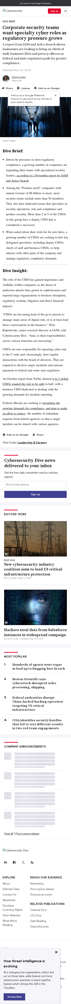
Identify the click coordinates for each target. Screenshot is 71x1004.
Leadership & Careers (32, 442)
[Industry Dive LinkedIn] (5, 862)
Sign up (54, 11)
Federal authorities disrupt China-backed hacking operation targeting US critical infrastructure (37, 704)
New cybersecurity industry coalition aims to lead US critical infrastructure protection (33, 569)
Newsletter (9, 900)
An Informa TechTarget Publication (35, 3)
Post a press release (27, 833)
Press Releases (12, 915)
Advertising (36, 883)
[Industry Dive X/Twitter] (23, 862)
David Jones (19, 76)
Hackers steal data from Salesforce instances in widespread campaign (35, 632)
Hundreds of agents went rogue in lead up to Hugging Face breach (38, 667)
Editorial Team (11, 889)
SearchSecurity (39, 926)
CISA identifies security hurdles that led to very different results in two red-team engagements (37, 724)
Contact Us (9, 894)
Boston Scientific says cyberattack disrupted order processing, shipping (34, 683)
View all (8, 833)
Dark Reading (38, 921)
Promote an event (41, 894)
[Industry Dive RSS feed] (32, 862)
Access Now (14, 996)
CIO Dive (35, 915)
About (6, 883)
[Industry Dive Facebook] (14, 862)
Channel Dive (38, 910)
